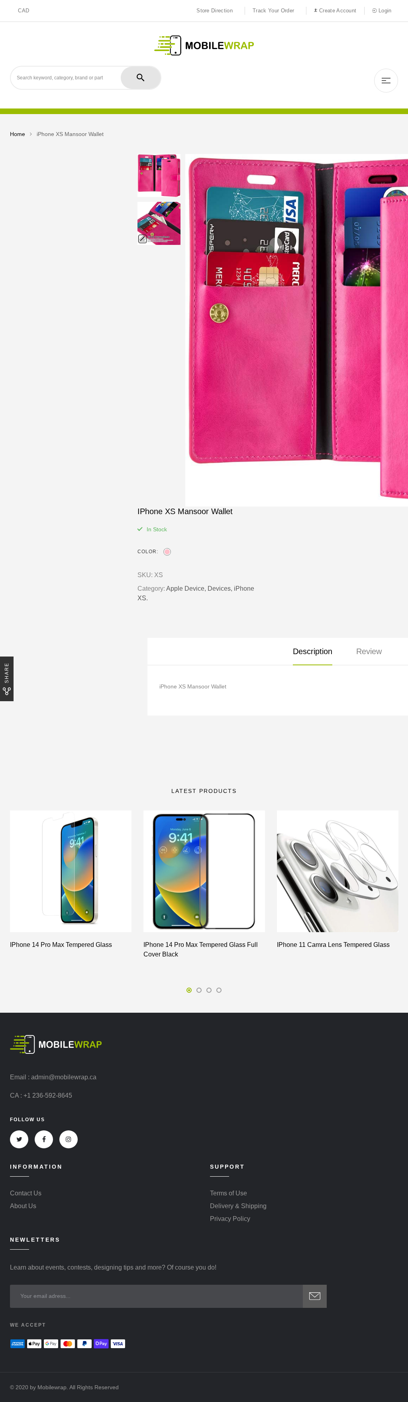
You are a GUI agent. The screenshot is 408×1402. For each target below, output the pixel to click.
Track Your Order (273, 11)
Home (17, 134)
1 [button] (189, 990)
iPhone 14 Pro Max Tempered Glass (61, 944)
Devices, (220, 588)
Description (312, 651)
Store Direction (214, 11)
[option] (158, 175)
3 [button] (209, 990)
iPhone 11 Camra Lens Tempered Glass (333, 944)
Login (384, 11)
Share (7, 673)
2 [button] (199, 990)
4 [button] (219, 990)
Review (369, 651)
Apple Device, (186, 588)
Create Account (337, 11)
